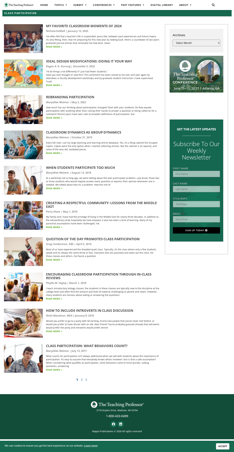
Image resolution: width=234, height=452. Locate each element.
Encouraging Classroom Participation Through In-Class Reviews (99, 276)
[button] (213, 5)
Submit (78, 5)
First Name (180, 168)
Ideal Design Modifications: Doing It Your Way (89, 61)
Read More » (54, 46)
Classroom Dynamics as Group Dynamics (83, 132)
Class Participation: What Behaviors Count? (87, 346)
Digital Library (162, 5)
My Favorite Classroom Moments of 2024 (83, 26)
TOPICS (59, 5)
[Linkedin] (120, 424)
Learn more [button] (91, 445)
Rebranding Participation (70, 97)
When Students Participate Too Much (80, 167)
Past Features (131, 5)
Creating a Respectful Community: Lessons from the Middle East (101, 205)
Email (177, 213)
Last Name (180, 183)
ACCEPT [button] (222, 446)
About (183, 5)
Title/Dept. (180, 198)
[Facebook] (113, 424)
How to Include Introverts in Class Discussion (89, 310)
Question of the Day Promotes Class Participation (92, 239)
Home (44, 5)
